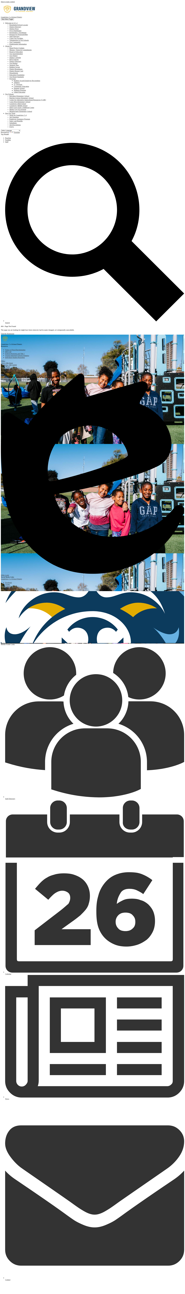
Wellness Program (20, 90)
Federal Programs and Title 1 (15, 354)
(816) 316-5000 (6, 369)
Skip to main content (8, 2)
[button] (11, 23)
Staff (6, 142)
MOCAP (8, 352)
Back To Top (9, 588)
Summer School (19, 88)
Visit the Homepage (7, 334)
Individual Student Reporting (15, 357)
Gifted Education (19, 92)
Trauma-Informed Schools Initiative (17, 356)
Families (8, 140)
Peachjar (8, 138)
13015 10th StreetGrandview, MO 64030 (9, 364)
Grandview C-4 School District (11, 579)
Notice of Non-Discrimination (15, 350)
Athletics (17, 82)
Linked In (8, 586)
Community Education (21, 86)
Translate (17, 132)
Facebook (8, 583)
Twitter (7, 584)
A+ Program (18, 84)
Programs (12, 79)
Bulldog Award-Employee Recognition (27, 81)
